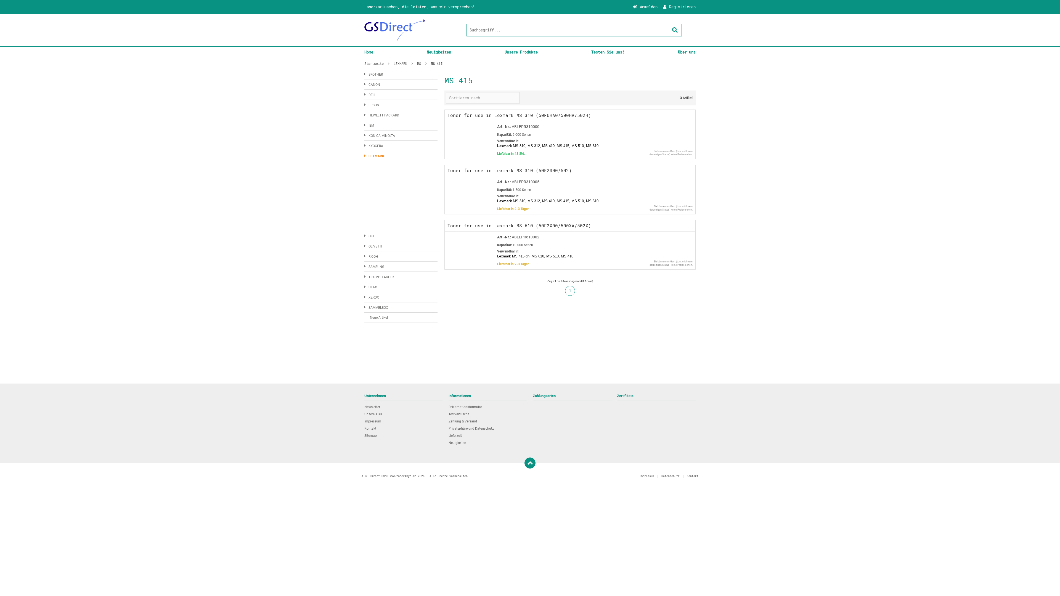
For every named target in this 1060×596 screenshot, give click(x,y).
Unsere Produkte (521, 52)
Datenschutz (670, 476)
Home (368, 52)
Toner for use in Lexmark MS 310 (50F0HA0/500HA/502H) (519, 115)
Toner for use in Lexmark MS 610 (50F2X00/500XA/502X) (519, 225)
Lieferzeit (455, 436)
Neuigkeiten (439, 52)
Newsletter (372, 407)
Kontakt (370, 428)
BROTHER (376, 74)
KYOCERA (376, 146)
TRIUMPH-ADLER (381, 277)
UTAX (373, 287)
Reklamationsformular (465, 407)
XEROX (374, 297)
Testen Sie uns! (607, 52)
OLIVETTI (375, 246)
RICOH (373, 257)
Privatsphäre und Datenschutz (471, 428)
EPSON (374, 105)
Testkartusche (459, 414)
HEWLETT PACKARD (384, 115)
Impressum (372, 421)
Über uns (687, 52)
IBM (371, 125)
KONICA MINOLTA (382, 136)
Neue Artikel (379, 318)
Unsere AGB (373, 414)
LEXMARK (376, 156)
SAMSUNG (376, 267)
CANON (374, 85)
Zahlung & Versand (463, 421)
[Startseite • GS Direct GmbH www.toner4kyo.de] (394, 30)
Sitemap (370, 436)
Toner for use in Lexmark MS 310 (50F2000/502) (509, 170)
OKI (371, 236)
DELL (372, 95)
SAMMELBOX (378, 308)
